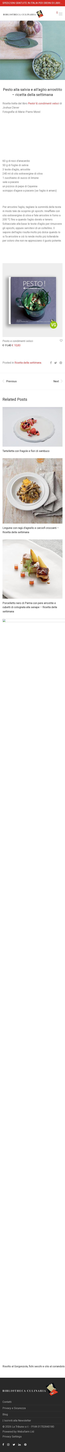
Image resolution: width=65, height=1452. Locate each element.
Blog (5, 1414)
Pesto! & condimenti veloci (43, 103)
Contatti (7, 1401)
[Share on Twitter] (55, 363)
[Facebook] (3, 1444)
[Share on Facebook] (51, 363)
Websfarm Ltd (25, 1431)
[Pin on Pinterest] (61, 363)
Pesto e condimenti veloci (17, 341)
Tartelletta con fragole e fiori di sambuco (26, 451)
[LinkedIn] (19, 1444)
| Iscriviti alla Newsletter (16, 1420)
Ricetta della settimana (27, 362)
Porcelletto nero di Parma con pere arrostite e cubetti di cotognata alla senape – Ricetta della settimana (29, 607)
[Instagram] (8, 1444)
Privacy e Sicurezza (14, 1408)
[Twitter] (14, 1444)
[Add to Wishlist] (60, 340)
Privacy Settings (12, 1436)
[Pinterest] (25, 1444)
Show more (7, 345)
